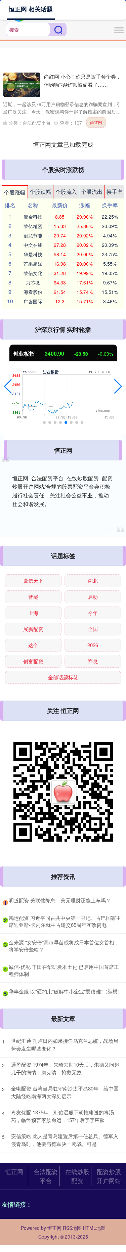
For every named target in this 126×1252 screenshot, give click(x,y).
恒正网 (14, 1171)
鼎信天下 (33, 580)
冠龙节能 (33, 235)
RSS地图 (72, 1227)
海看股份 (33, 291)
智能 (33, 596)
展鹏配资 (33, 628)
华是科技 (33, 254)
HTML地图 (94, 1227)
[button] (7, 386)
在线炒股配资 (77, 1176)
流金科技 (33, 216)
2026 (92, 645)
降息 (93, 661)
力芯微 (33, 282)
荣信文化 (33, 273)
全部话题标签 (63, 677)
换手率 (115, 191)
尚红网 (96, 122)
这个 (33, 645)
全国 (93, 628)
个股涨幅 (15, 192)
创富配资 (33, 661)
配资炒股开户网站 (109, 1176)
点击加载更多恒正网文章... (63, 144)
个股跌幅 (40, 191)
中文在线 (33, 244)
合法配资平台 (46, 1176)
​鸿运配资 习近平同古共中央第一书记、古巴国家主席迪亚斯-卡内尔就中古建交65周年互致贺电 (65, 921)
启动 (93, 596)
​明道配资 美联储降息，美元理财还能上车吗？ (60, 900)
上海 (33, 612)
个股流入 (66, 191)
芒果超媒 (33, 263)
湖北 (93, 580)
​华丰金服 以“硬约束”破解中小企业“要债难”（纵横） (66, 991)
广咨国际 (33, 301)
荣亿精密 (33, 226)
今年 (93, 612)
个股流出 (91, 191)
